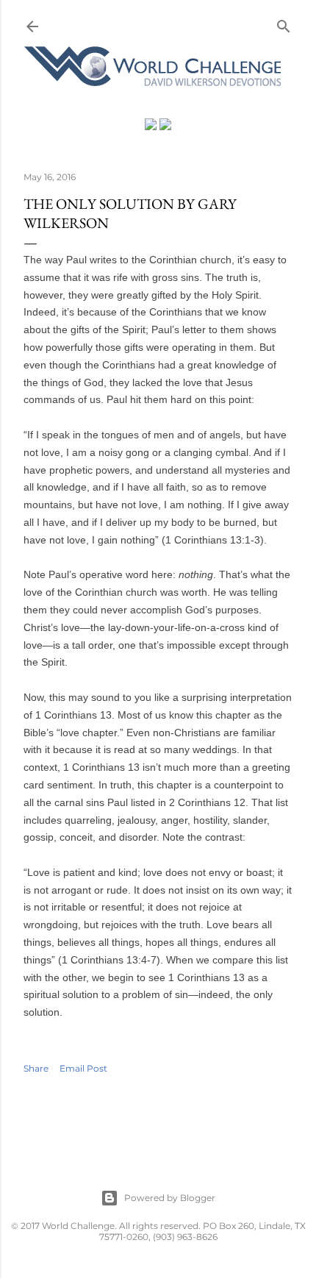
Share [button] (36, 1068)
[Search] (283, 23)
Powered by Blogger (169, 1197)
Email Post (83, 1068)
